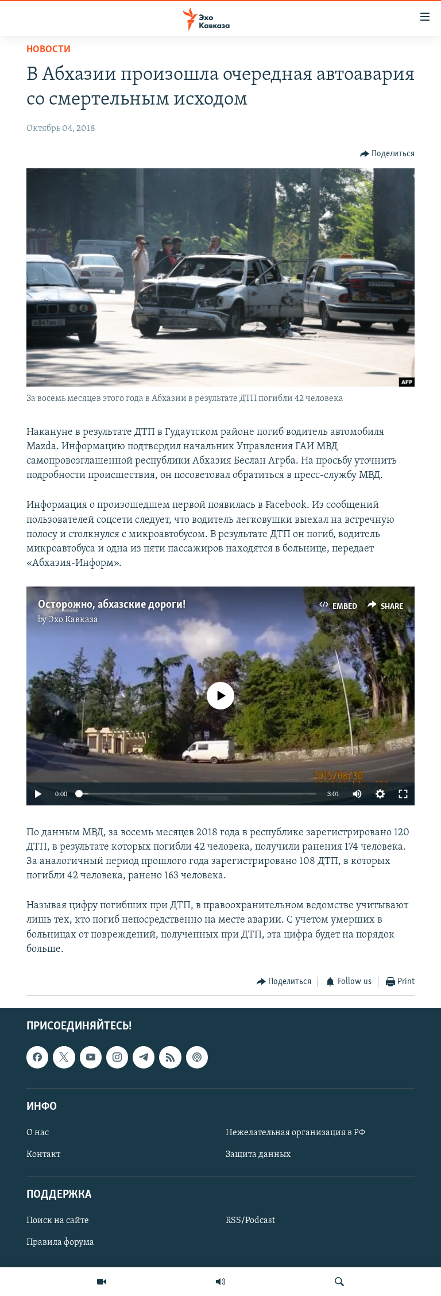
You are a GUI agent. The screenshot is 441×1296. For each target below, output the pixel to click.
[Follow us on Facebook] (37, 1057)
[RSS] (170, 1057)
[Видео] (101, 1281)
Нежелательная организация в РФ (295, 1132)
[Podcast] (197, 1057)
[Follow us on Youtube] (91, 1057)
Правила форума (60, 1242)
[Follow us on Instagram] (117, 1057)
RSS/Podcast (250, 1220)
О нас (37, 1132)
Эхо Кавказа (73, 619)
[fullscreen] (403, 793)
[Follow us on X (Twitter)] (64, 1057)
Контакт (43, 1154)
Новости (48, 50)
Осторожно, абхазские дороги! (111, 605)
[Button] (387, 153)
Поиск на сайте (57, 1220)
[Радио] (220, 1281)
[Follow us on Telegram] (143, 1057)
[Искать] (339, 1281)
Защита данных (258, 1154)
